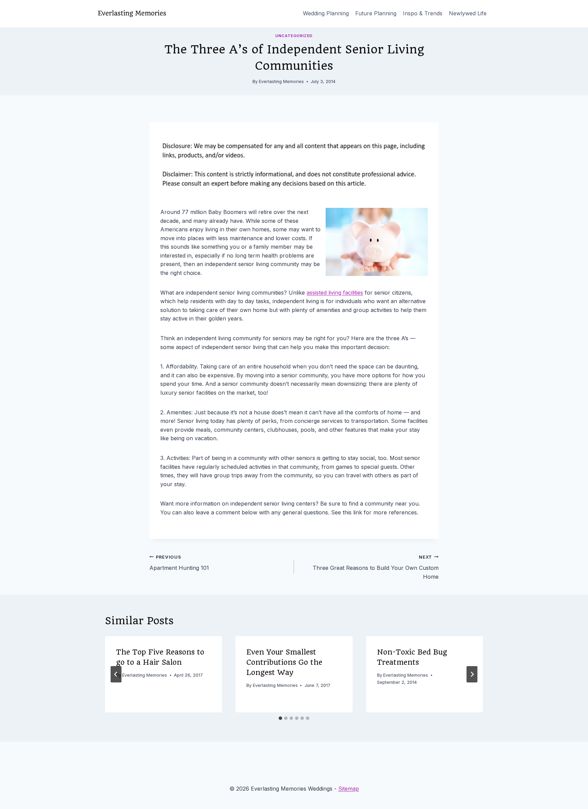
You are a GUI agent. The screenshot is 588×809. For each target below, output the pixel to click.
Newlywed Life (468, 13)
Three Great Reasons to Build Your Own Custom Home (376, 567)
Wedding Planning (326, 13)
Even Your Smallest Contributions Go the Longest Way (284, 662)
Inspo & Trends (422, 13)
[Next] (472, 674)
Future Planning (375, 13)
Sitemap (348, 788)
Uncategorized (293, 35)
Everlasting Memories (281, 81)
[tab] (280, 718)
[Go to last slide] (116, 674)
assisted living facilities (335, 292)
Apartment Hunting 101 (179, 563)
